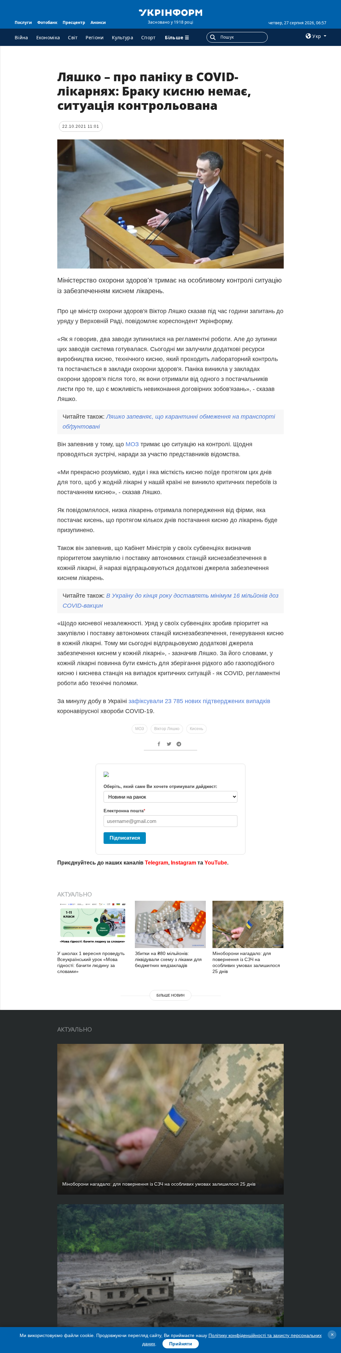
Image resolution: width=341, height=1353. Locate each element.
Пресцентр (74, 22)
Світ (73, 37)
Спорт (148, 37)
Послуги (23, 22)
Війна (21, 37)
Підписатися (125, 838)
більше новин (170, 995)
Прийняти (180, 1343)
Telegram (156, 863)
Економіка (48, 37)
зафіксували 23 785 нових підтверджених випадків (199, 701)
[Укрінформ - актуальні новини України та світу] (170, 12)
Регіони (95, 37)
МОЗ (132, 444)
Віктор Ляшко (166, 728)
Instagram (183, 863)
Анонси (98, 22)
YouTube (215, 863)
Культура (122, 37)
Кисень (196, 728)
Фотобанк (47, 22)
